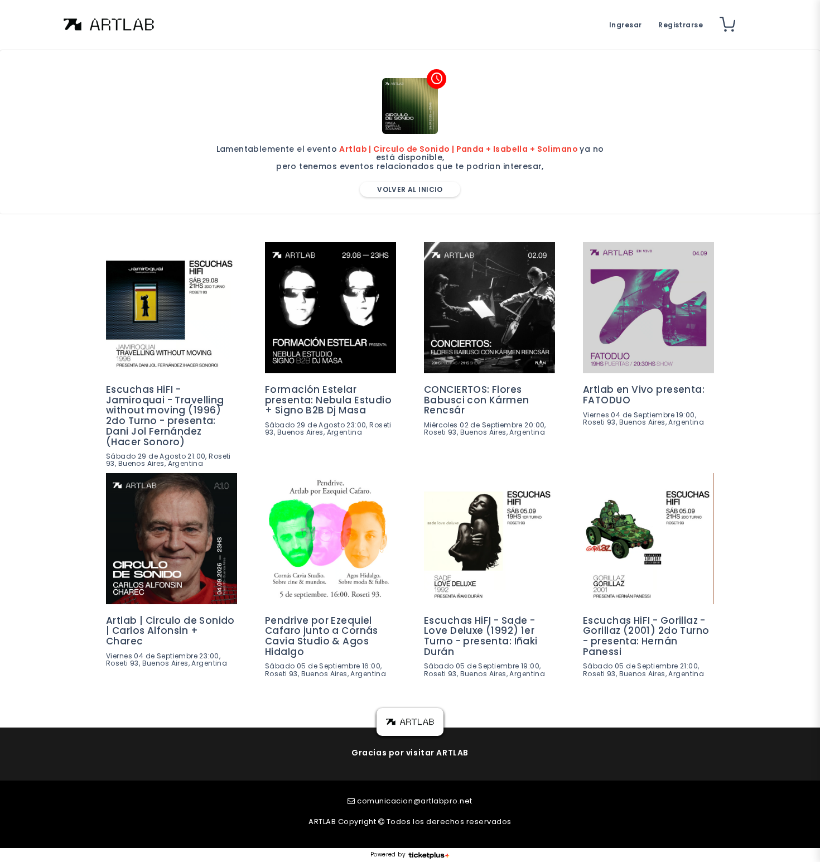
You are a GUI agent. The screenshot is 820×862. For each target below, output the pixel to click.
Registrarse (680, 25)
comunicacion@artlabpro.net (414, 801)
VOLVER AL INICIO (410, 189)
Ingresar (625, 25)
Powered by (388, 855)
